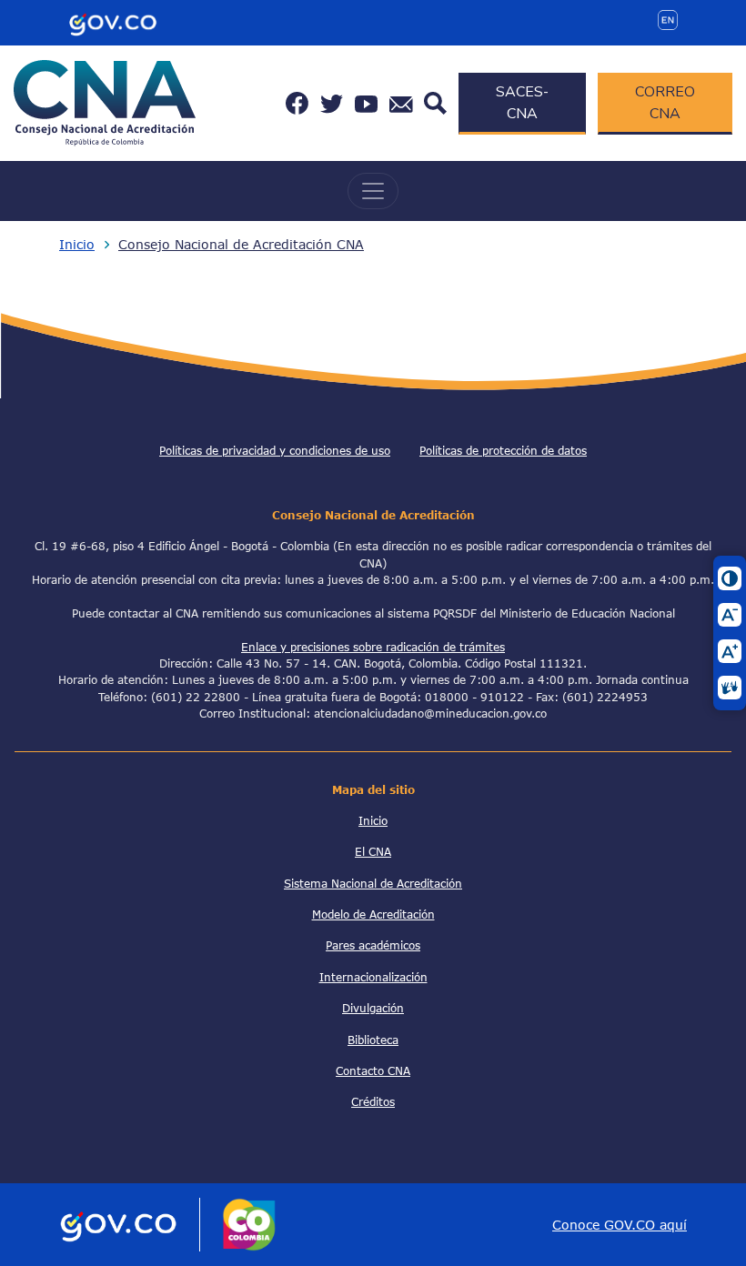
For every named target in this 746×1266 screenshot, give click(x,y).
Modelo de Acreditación (373, 914)
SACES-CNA (522, 103)
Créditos (373, 1101)
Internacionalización (373, 976)
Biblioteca (373, 1039)
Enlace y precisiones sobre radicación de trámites (373, 646)
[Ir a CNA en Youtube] (366, 103)
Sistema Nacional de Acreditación (373, 883)
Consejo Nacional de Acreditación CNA (241, 244)
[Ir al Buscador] (435, 101)
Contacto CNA (373, 1070)
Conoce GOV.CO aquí (619, 1224)
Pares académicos (373, 945)
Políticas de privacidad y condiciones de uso (274, 450)
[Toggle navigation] (373, 191)
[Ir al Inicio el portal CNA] (105, 101)
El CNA (373, 851)
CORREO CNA (665, 103)
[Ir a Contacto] (401, 103)
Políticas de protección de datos (503, 450)
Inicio (77, 244)
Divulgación (373, 1007)
